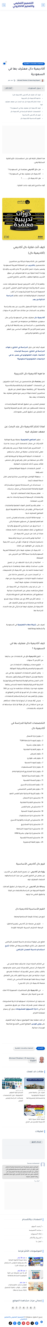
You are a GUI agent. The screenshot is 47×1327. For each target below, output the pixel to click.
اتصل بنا (38, 1241)
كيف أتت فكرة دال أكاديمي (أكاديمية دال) (26, 95)
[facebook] (36, 1323)
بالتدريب (31, 265)
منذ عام (22, 1283)
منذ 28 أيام (21, 1258)
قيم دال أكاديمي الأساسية (31, 115)
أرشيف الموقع (36, 1226)
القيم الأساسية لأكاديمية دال (30, 118)
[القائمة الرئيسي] (43, 5)
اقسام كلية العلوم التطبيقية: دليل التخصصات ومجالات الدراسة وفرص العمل (13, 1097)
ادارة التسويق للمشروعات (26, 1009)
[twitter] (32, 1323)
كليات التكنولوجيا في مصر (26, 355)
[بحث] (3, 5)
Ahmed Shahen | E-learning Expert (28, 80)
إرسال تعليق (36, 1142)
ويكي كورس (36, 1024)
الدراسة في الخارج (20, 347)
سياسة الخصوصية (35, 1230)
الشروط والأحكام (35, 1238)
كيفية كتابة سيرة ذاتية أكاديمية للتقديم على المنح (35, 1121)
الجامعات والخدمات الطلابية (33, 63)
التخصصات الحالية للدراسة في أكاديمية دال (25, 111)
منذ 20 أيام (21, 1271)
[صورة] (35, 1261)
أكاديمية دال (39, 318)
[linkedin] (19, 1323)
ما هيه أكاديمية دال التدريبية (31, 98)
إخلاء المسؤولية (36, 1234)
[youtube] (28, 1323)
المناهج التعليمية (28, 440)
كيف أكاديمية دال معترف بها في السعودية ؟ (25, 108)
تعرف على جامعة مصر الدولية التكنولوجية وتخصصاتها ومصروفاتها (35, 1095)
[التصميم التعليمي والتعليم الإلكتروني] (23, 5)
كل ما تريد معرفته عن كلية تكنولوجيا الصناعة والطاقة (17, 1274)
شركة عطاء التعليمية (27, 625)
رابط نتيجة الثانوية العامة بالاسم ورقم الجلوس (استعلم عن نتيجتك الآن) (15, 1263)
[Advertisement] (23, 141)
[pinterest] (23, 1323)
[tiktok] (10, 1323)
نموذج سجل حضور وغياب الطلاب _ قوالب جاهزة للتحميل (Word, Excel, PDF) (15, 1287)
